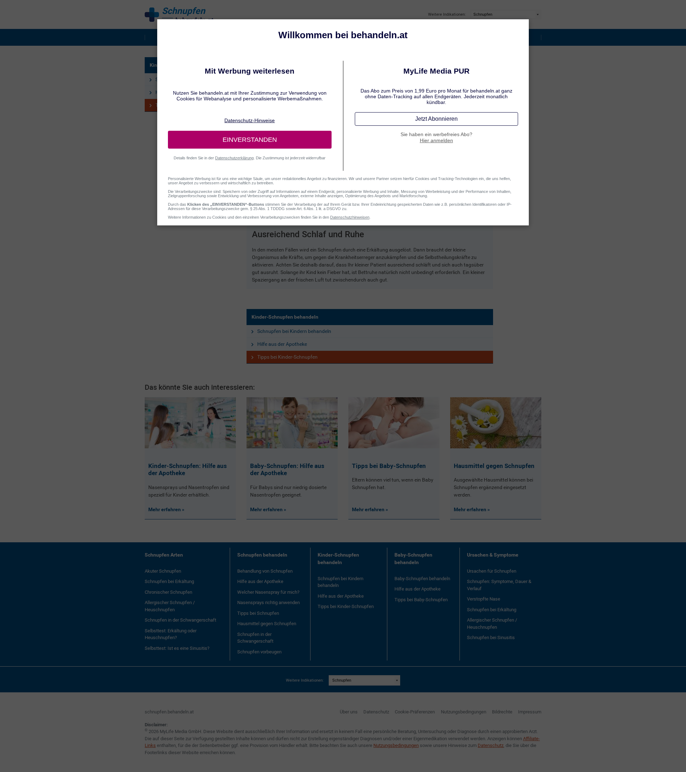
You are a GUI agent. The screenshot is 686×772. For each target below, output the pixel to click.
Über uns (349, 711)
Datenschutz (376, 711)
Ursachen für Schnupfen (491, 571)
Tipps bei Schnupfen (258, 613)
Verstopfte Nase (483, 599)
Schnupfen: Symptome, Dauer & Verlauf (499, 585)
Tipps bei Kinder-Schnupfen (287, 357)
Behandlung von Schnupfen (265, 571)
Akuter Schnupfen (163, 571)
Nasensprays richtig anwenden (268, 602)
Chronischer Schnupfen (168, 592)
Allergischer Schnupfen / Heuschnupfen (170, 606)
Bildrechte (502, 711)
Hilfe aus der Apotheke (282, 344)
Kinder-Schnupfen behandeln (285, 317)
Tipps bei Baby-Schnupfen (421, 599)
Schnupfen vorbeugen (259, 651)
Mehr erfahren (165, 509)
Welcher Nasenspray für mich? (268, 592)
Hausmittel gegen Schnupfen (266, 623)
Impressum (529, 711)
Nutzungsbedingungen (463, 711)
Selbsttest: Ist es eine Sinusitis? (177, 648)
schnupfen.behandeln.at (169, 711)
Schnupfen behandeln (262, 555)
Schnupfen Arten (164, 555)
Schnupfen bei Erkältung (169, 581)
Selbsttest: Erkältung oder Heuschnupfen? (171, 634)
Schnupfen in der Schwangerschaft (180, 620)
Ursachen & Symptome (492, 555)
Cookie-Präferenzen (415, 711)
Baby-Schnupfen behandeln (413, 558)
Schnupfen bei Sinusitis (491, 637)
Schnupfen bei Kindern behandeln (294, 331)
